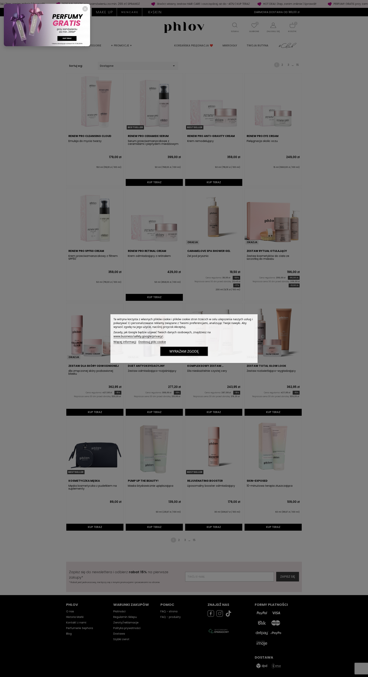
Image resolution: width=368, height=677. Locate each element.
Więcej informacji (124, 342)
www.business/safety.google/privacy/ (138, 336)
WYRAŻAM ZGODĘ (184, 351)
